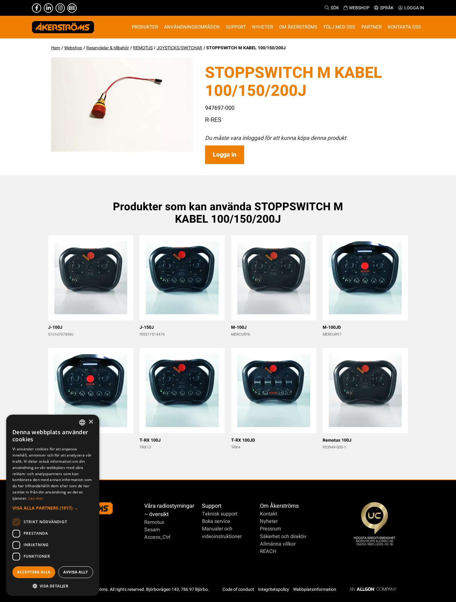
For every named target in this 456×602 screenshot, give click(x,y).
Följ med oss (339, 27)
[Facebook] (36, 8)
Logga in (414, 8)
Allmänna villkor (278, 544)
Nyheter (269, 521)
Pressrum (270, 529)
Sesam (152, 529)
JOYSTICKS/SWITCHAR (179, 48)
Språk (387, 8)
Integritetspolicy (273, 589)
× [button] (90, 422)
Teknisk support (219, 514)
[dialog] (52, 505)
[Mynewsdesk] (72, 8)
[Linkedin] (48, 8)
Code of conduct (238, 589)
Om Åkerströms (279, 506)
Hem (55, 48)
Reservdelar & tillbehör (107, 48)
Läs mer (36, 498)
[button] (52, 508)
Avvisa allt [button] (75, 572)
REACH (268, 551)
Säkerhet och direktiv (283, 536)
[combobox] (82, 422)
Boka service (216, 521)
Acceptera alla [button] (34, 572)
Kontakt (268, 514)
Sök (335, 8)
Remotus (154, 522)
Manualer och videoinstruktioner (222, 532)
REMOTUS (143, 48)
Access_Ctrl (157, 537)
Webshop (359, 8)
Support (211, 506)
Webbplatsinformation (314, 589)
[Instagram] (60, 8)
